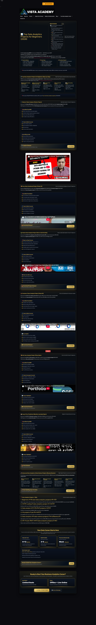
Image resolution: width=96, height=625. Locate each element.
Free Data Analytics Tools (66, 16)
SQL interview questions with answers (45, 80)
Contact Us (22, 18)
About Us (26, 16)
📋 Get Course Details (48, 3)
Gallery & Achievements (49, 16)
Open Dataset (71, 466)
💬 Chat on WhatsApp (56, 590)
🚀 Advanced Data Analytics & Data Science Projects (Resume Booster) (57, 44)
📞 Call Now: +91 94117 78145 (42, 590)
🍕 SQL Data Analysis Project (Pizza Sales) (57, 40)
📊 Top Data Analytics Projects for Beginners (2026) (56, 26)
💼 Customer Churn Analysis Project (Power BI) (57, 37)
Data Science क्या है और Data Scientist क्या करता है (42, 57)
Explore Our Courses (39, 16)
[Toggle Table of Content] (62, 24)
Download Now (71, 226)
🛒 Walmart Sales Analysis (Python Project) (57, 31)
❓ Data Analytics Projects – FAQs (57, 45)
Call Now (71, 563)
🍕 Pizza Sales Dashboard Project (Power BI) (57, 33)
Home (21, 16)
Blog (57, 16)
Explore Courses (70, 490)
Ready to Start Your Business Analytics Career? (56, 48)
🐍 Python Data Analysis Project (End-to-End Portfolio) (57, 35)
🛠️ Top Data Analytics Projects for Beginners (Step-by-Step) (57, 29)
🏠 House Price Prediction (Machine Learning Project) (57, 42)
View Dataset (71, 146)
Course (30, 16)
